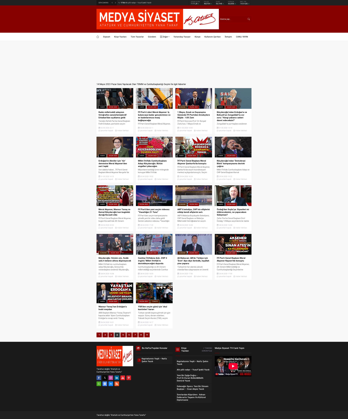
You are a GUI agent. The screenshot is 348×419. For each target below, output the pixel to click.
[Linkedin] (116, 377)
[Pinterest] (128, 377)
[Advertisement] (174, 61)
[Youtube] (122, 377)
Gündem (182, 107)
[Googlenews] (104, 383)
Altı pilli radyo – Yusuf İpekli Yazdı (136, 3)
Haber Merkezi (123, 130)
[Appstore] (110, 383)
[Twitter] (104, 377)
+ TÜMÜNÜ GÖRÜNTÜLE (207, 349)
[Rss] (116, 383)
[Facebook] (99, 377)
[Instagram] (110, 377)
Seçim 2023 (113, 107)
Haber (102, 107)
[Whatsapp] (99, 383)
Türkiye (155, 301)
